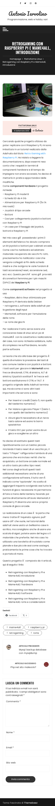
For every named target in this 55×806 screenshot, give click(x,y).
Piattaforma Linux (27, 125)
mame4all (15, 627)
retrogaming (16, 633)
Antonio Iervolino (27, 13)
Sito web (11, 762)
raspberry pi (37, 627)
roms (36, 633)
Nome (10, 732)
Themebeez (31, 802)
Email (10, 747)
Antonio (39, 130)
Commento (13, 701)
